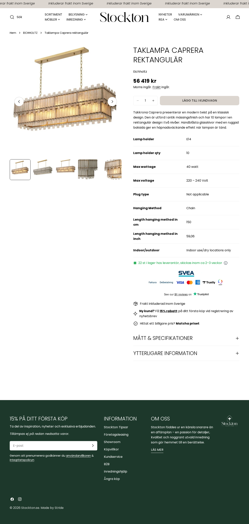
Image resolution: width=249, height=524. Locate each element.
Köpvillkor (111, 449)
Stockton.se (30, 508)
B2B (107, 464)
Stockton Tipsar (116, 427)
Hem (13, 33)
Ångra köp (112, 478)
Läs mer (157, 449)
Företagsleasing (116, 434)
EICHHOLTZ (30, 33)
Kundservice (113, 456)
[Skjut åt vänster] (19, 101)
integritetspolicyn (22, 460)
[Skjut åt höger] (112, 101)
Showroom (112, 442)
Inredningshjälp (115, 471)
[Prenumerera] (93, 445)
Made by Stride (52, 508)
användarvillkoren (78, 455)
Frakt (157, 87)
